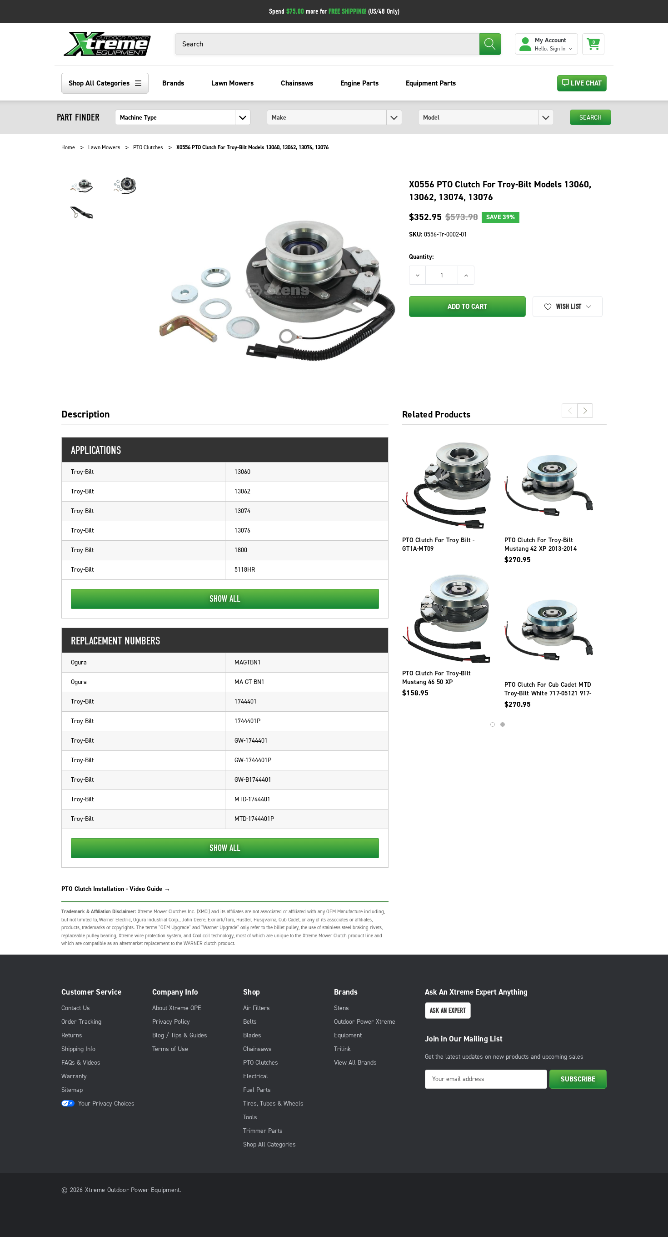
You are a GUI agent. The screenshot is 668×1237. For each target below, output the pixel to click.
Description (85, 415)
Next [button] (585, 410)
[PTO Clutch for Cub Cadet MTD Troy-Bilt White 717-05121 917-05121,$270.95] (548, 630)
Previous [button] (570, 410)
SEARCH (590, 117)
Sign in (558, 48)
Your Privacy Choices (106, 1103)
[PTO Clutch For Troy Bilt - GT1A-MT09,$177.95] (446, 485)
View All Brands (355, 1062)
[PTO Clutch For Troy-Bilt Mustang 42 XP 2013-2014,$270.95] (548, 485)
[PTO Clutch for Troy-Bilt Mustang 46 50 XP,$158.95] (446, 618)
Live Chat (585, 83)
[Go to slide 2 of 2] (502, 724)
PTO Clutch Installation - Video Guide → (115, 889)
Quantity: (421, 256)
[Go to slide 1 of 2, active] (492, 724)
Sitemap (72, 1090)
